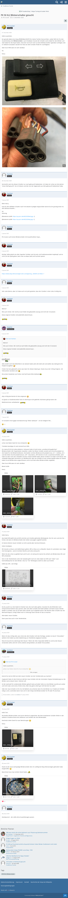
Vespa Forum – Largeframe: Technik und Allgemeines (19, 836)
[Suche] (57, 2)
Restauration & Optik (11, 853)
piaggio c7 (8, 857)
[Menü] (65, 2)
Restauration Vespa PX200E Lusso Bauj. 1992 (19, 850)
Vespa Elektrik (9, 847)
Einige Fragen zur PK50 (13, 838)
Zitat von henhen (11, 339)
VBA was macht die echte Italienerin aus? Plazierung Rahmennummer (27, 832)
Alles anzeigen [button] (33, 672)
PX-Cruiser (6, 17)
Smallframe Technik (11, 841)
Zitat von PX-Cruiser (11, 662)
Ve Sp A (8, 840)
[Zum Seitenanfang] (65, 895)
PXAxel (8, 851)
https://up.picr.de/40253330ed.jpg (23, 216)
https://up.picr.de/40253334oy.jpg (23, 219)
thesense (8, 863)
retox (7, 846)
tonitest (18, 694)
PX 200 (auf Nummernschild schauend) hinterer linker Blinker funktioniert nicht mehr (31, 844)
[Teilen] (65, 20)
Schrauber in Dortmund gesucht (15, 862)
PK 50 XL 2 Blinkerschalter (8, 874)
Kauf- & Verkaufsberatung (12, 859)
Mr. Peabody (9, 834)
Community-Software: (34, 895)
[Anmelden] (61, 2)
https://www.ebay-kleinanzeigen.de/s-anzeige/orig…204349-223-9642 (22, 274)
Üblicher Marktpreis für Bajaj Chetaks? (17, 856)
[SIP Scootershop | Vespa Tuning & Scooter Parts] (34, 11)
